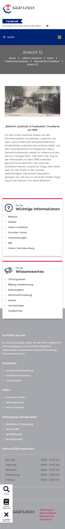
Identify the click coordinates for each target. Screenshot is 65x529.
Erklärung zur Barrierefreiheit (48, 511)
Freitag (10, 479)
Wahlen (12, 222)
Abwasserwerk (14, 439)
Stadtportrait (15, 310)
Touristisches (13, 380)
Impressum (46, 519)
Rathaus (12, 216)
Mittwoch (11, 470)
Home (12, 58)
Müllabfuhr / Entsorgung (19, 424)
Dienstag (11, 464)
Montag (10, 459)
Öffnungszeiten (17, 279)
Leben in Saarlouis (32, 58)
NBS (10, 243)
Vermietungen (16, 305)
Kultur (50, 58)
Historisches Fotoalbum (47, 61)
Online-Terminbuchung (21, 248)
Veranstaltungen (17, 237)
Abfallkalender (14, 434)
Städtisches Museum (16, 61)
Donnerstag (13, 474)
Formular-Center (17, 232)
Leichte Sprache (15, 407)
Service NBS (12, 429)
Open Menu (59, 37)
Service (12, 300)
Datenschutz (47, 516)
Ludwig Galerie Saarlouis (20, 370)
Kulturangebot (16, 289)
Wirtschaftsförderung (20, 295)
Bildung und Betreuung (20, 284)
